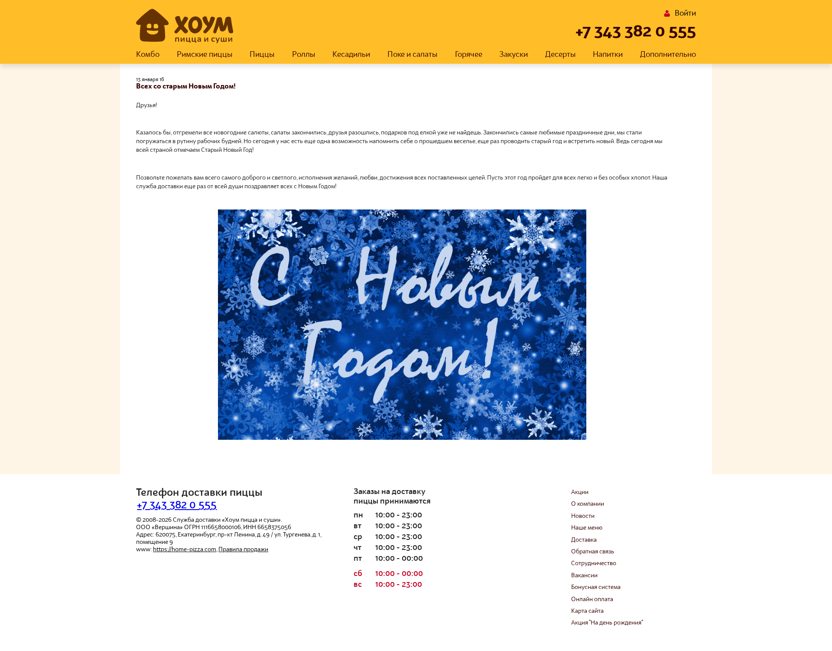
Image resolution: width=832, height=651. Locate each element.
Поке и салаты (412, 55)
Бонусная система (596, 587)
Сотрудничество (593, 563)
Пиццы (262, 55)
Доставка (584, 540)
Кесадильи (351, 55)
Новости (583, 516)
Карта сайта (587, 611)
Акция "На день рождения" (607, 623)
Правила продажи (243, 549)
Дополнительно (668, 55)
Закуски (513, 55)
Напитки (608, 55)
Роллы (303, 55)
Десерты (560, 55)
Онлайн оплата (592, 599)
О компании (587, 504)
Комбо (147, 55)
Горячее (468, 55)
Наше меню (586, 528)
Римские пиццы (205, 55)
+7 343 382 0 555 (635, 32)
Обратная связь (592, 552)
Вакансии (584, 575)
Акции (579, 492)
